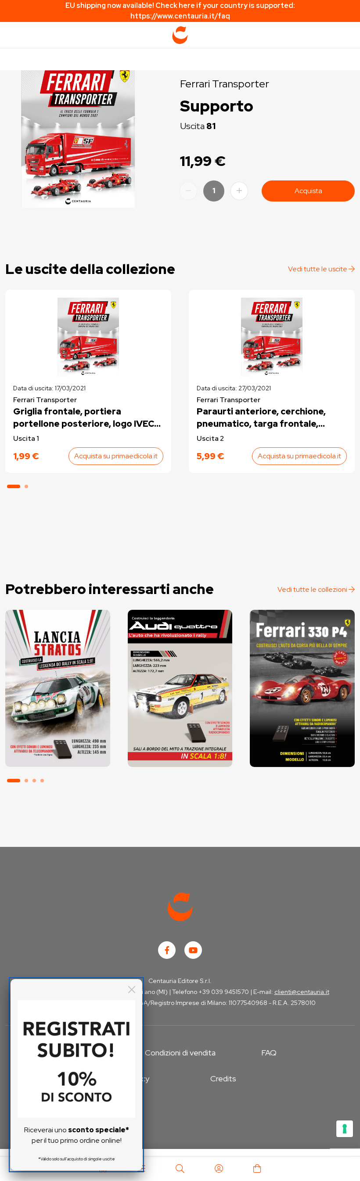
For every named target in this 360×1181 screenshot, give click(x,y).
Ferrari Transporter (224, 83)
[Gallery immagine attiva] (78, 135)
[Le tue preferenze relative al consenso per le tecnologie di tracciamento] (344, 1128)
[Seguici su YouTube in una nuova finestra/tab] (193, 950)
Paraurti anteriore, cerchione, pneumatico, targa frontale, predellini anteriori (261, 418)
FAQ (269, 1053)
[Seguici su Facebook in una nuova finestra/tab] (167, 950)
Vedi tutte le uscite (318, 269)
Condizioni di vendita (180, 1053)
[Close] (132, 990)
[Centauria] (180, 35)
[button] (13, 486)
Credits (223, 1078)
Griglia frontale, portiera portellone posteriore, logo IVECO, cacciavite (88, 418)
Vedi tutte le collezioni (313, 589)
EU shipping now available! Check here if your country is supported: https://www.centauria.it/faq (180, 11)
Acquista (308, 190)
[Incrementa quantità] (239, 191)
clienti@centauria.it (301, 992)
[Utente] (218, 1168)
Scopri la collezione (58, 728)
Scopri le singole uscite (57, 753)
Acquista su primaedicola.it (116, 456)
